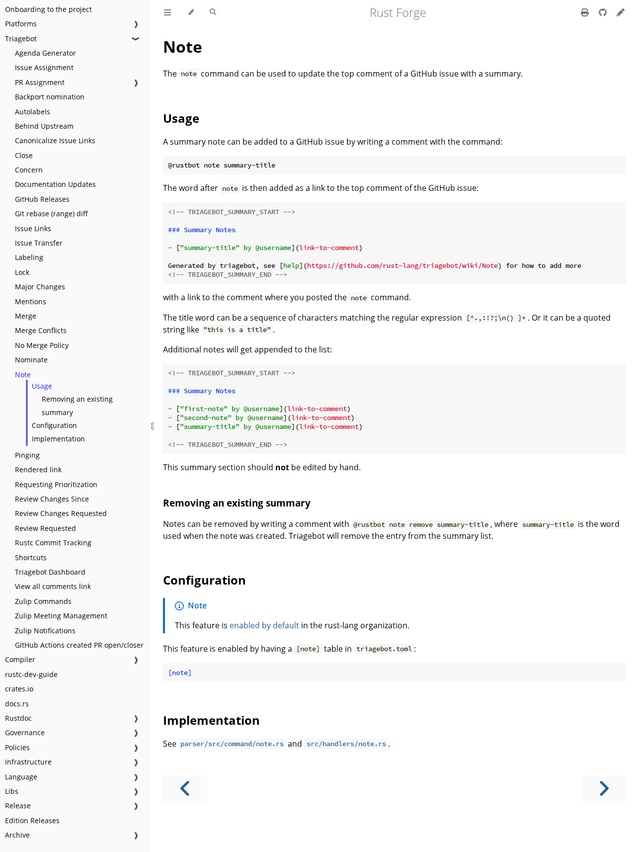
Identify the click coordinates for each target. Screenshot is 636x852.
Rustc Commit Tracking (53, 542)
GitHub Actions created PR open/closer (79, 645)
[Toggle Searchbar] (213, 12)
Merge (25, 316)
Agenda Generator (45, 53)
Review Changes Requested (61, 513)
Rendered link (38, 469)
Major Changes (40, 286)
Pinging (27, 455)
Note (23, 374)
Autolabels (32, 111)
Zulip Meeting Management (61, 615)
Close (24, 155)
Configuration (54, 425)
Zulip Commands (43, 601)
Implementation (58, 438)
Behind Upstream (44, 126)
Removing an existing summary (77, 405)
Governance (25, 732)
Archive (17, 835)
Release (18, 805)
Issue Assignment (44, 67)
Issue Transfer (39, 243)
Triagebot (21, 38)
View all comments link (53, 586)
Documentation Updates (55, 184)
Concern (29, 169)
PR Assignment (40, 82)
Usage (42, 386)
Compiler (20, 659)
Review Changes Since (52, 499)
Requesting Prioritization (56, 484)
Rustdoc (18, 718)
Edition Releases (32, 820)
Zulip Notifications (45, 630)
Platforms (21, 23)
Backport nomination (49, 96)
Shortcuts (31, 557)
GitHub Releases (42, 199)
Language (21, 776)
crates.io (19, 688)
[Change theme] (190, 12)
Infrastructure (28, 762)
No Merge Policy (42, 345)
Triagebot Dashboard (50, 572)
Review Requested (45, 528)
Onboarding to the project (48, 9)
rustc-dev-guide (31, 674)
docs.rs (17, 703)
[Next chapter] (603, 788)
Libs (11, 791)
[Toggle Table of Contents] (167, 12)
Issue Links (33, 228)
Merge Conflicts (41, 330)
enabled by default (264, 625)
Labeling (29, 257)
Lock (22, 272)
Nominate (31, 359)
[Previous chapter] (185, 788)
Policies (17, 747)
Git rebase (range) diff (51, 213)
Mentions (30, 301)
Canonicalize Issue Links (55, 140)
